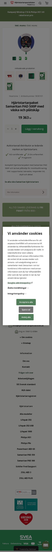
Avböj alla (26, 317)
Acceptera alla (26, 302)
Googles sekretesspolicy (19, 283)
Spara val (26, 309)
